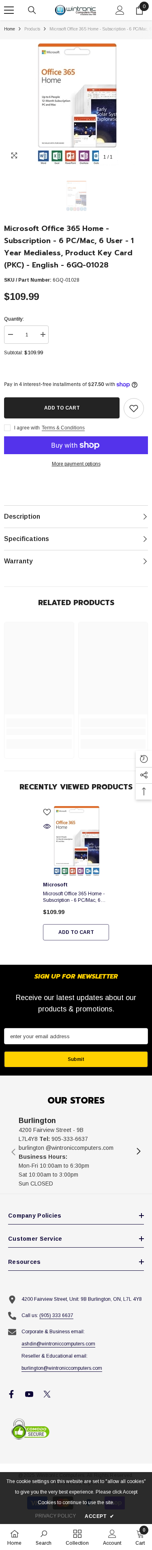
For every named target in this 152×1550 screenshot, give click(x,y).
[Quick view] (47, 826)
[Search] (32, 10)
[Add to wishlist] (134, 408)
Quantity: (14, 319)
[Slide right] (138, 1152)
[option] (76, 104)
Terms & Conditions (63, 428)
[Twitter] (47, 1394)
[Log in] (120, 10)
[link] (39, 732)
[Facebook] (11, 1394)
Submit (76, 1059)
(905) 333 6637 (56, 1315)
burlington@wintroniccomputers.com (61, 1368)
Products (32, 29)
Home (9, 29)
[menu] (9, 10)
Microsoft (55, 885)
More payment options (76, 464)
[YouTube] (29, 1394)
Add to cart (62, 408)
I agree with (27, 428)
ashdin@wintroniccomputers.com (58, 1344)
